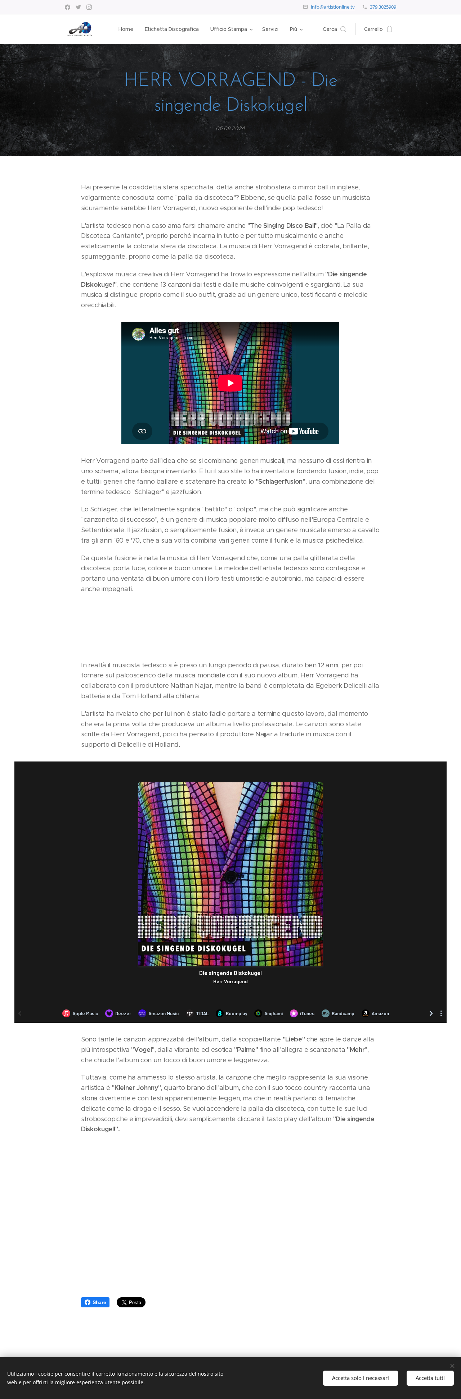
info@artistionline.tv (333, 7)
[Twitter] (78, 7)
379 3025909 (383, 7)
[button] (334, 29)
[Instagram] (89, 7)
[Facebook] (67, 7)
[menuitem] (128, 29)
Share (99, 1302)
